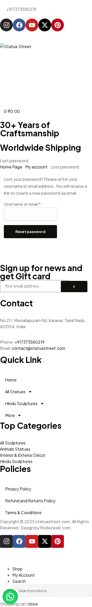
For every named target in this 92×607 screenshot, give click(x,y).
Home (11, 379)
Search (80, 590)
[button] (10, 596)
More (10, 415)
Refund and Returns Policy (30, 500)
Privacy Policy (18, 489)
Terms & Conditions (23, 512)
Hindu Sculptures (21, 403)
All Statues (15, 391)
